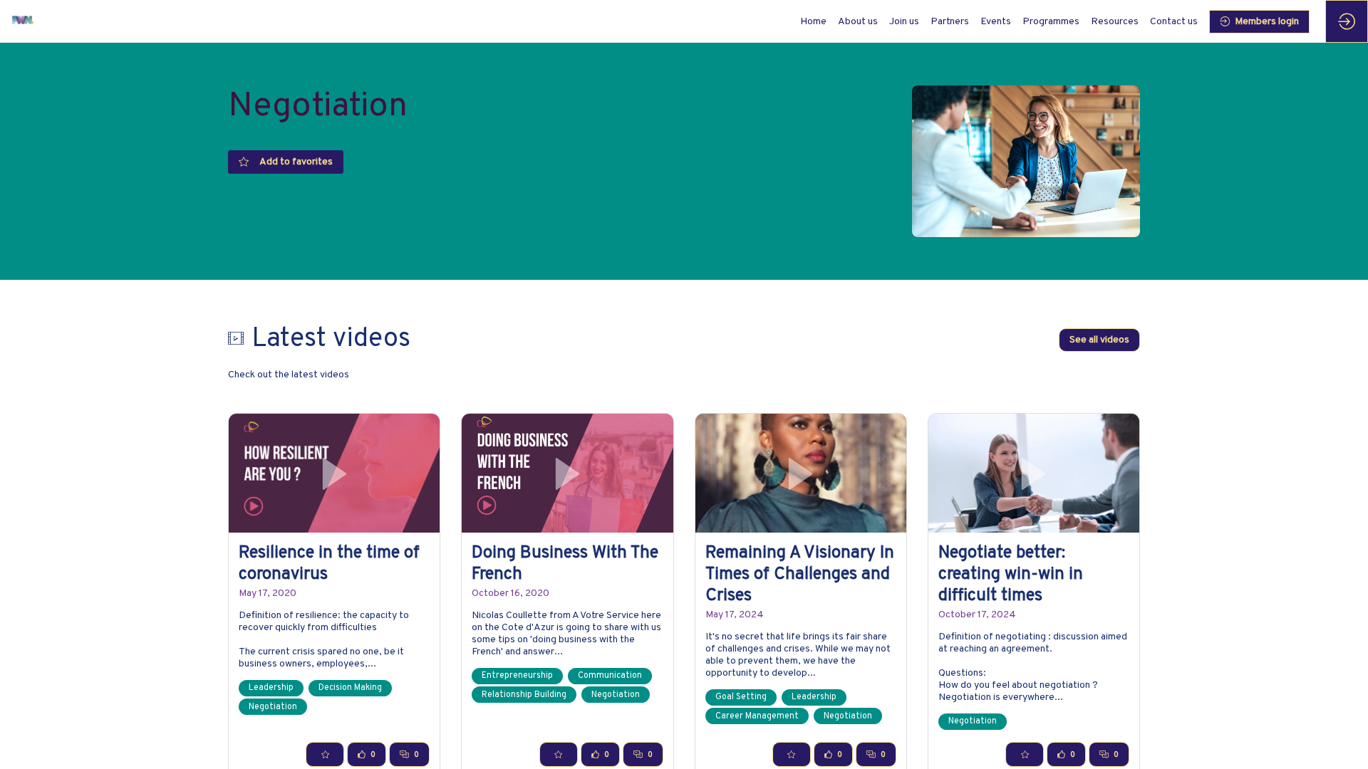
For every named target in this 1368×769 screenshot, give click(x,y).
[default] (813, 21)
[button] (1259, 21)
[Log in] (1346, 21)
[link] (858, 21)
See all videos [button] (1099, 341)
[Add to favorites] (325, 755)
